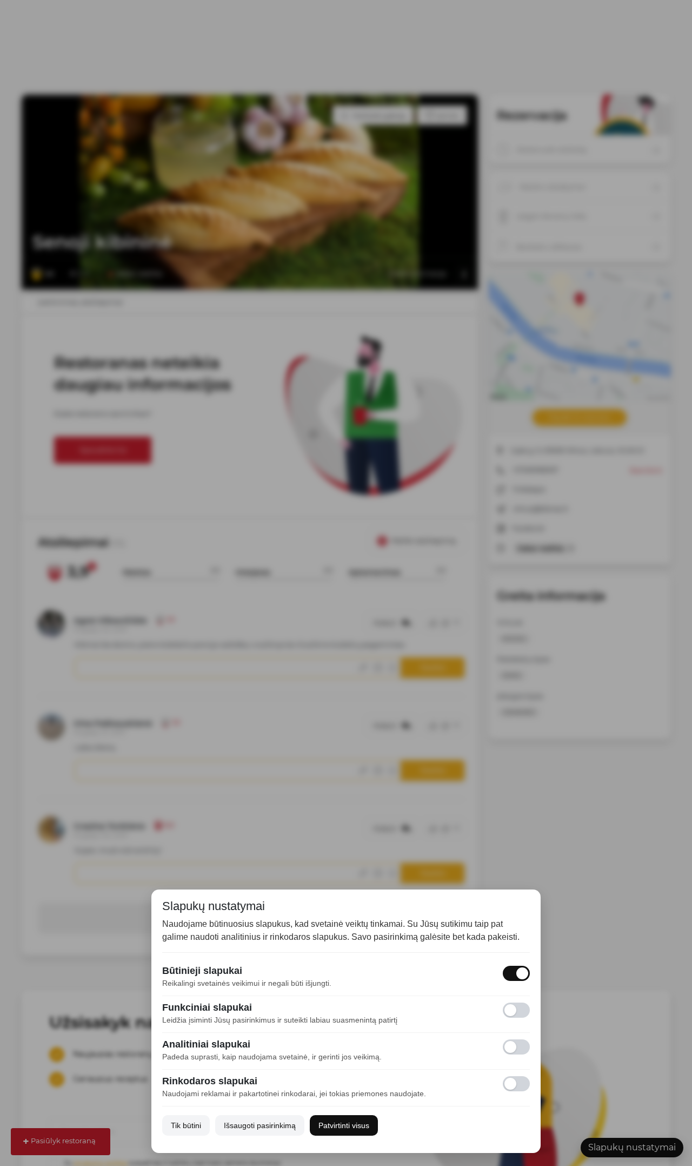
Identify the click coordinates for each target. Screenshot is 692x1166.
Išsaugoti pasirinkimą (260, 1125)
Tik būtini (186, 1125)
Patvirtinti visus (343, 1125)
